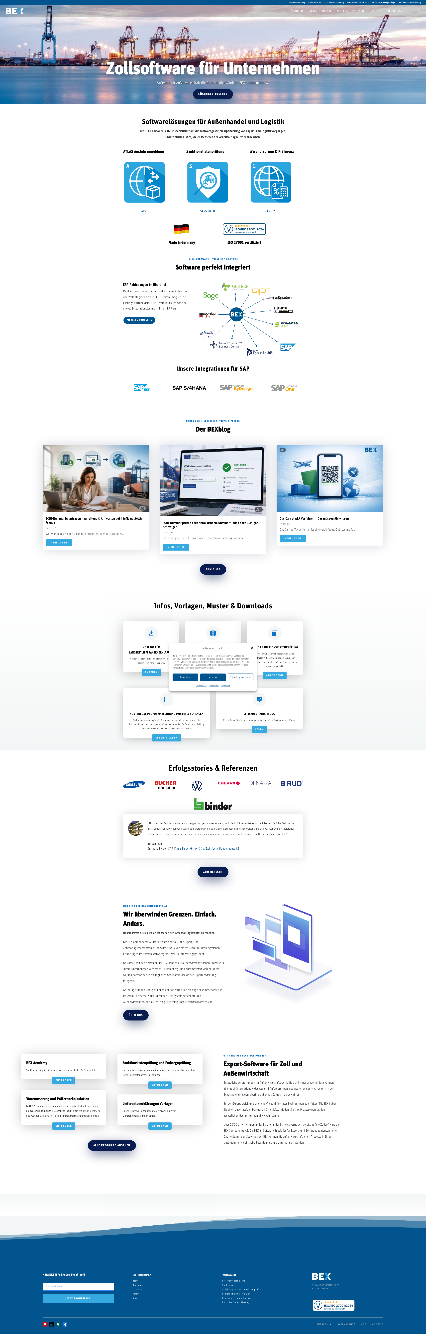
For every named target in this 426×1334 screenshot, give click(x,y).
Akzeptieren (185, 677)
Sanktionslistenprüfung (334, 2)
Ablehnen (213, 677)
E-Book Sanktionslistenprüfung (274, 647)
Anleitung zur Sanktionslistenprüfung (242, 1289)
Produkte (137, 1289)
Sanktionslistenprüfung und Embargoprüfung (156, 1063)
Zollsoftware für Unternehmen (213, 69)
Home (135, 1281)
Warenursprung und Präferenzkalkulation (57, 1099)
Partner (358, 11)
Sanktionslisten (314, 2)
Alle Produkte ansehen (111, 1145)
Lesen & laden (167, 738)
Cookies (377, 1324)
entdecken (64, 1080)
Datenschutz (214, 686)
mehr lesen (59, 543)
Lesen (259, 729)
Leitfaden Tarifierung (259, 713)
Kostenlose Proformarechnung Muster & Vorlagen (167, 713)
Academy (342, 11)
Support (326, 11)
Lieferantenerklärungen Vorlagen (147, 1104)
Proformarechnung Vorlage (383, 2)
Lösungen (296, 11)
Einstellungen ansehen (240, 677)
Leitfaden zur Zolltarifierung (409, 2)
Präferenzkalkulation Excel (358, 2)
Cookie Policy (201, 686)
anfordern (274, 675)
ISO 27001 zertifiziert (244, 243)
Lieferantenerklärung (296, 2)
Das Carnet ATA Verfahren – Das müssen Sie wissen (314, 518)
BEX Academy (36, 1063)
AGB (363, 1324)
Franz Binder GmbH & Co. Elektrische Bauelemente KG (206, 848)
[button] (251, 648)
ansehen (151, 672)
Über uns (394, 11)
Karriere (377, 11)
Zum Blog (213, 569)
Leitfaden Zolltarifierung (235, 1302)
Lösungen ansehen (213, 94)
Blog (313, 11)
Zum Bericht (213, 872)
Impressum (225, 686)
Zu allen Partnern (139, 320)
